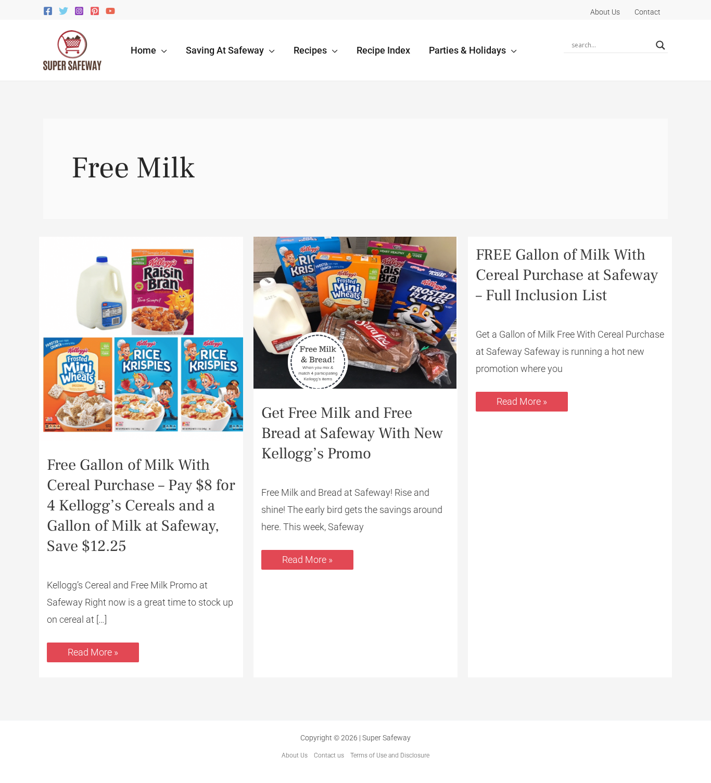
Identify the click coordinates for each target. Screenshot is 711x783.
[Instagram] (79, 11)
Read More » (92, 650)
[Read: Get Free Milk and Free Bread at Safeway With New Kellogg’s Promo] (355, 311)
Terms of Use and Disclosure (389, 755)
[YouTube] (110, 11)
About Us (295, 755)
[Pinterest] (94, 11)
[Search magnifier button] (660, 45)
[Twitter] (63, 11)
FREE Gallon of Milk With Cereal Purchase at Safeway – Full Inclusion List (567, 275)
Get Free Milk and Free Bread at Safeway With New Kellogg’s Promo (352, 433)
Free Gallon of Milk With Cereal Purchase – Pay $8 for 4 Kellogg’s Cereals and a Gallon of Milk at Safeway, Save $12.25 (141, 505)
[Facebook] (48, 11)
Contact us (329, 755)
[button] (161, 50)
